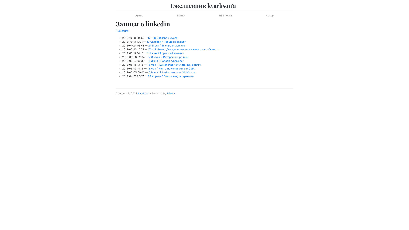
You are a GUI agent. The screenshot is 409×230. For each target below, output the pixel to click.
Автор (270, 15)
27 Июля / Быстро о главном (166, 45)
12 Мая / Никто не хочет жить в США (171, 68)
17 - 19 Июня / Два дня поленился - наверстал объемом (183, 49)
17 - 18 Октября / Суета (162, 37)
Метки (181, 15)
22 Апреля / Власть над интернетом (171, 76)
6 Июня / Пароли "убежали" (166, 60)
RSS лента (225, 15)
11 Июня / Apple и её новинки (165, 53)
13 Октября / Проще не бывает (166, 41)
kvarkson (143, 93)
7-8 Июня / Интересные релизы (169, 57)
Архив (139, 15)
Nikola (171, 93)
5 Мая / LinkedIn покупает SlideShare (172, 72)
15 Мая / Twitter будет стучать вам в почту (174, 64)
